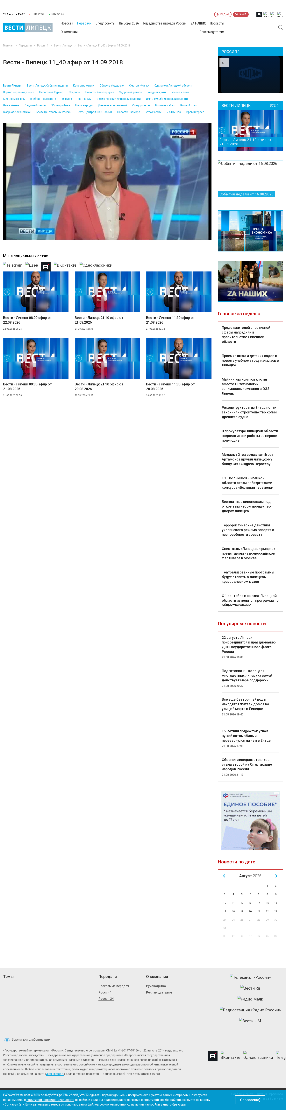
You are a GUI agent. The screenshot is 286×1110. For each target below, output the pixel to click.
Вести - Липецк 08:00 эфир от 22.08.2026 (27, 320)
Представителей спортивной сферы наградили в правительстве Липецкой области (246, 335)
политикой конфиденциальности (50, 1100)
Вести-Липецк (63, 45)
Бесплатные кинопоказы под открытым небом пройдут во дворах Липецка (246, 506)
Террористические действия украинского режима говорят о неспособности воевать (248, 530)
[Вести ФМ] (250, 1021)
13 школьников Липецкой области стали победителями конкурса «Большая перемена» (248, 482)
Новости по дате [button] (236, 862)
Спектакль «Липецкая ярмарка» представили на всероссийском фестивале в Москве (248, 553)
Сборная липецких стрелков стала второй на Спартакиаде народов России (247, 764)
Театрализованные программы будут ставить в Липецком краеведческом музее (248, 577)
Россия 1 (42, 45)
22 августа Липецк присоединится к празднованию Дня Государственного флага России (249, 645)
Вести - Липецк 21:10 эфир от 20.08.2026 (99, 386)
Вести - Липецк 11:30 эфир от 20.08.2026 (170, 386)
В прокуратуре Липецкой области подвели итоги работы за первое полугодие (250, 435)
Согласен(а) (250, 1100)
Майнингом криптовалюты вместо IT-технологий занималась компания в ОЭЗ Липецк (245, 386)
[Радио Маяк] (250, 999)
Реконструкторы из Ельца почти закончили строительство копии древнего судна (249, 412)
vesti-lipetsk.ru (55, 1074)
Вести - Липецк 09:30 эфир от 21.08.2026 (27, 386)
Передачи (25, 45)
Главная (8, 45)
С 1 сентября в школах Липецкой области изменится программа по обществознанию (250, 600)
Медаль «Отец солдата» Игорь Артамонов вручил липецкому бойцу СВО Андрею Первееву (248, 459)
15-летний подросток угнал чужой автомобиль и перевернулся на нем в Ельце (246, 735)
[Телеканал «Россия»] (250, 977)
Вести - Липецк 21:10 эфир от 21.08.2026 (99, 320)
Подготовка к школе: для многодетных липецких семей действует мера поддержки (247, 675)
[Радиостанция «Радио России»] (250, 1010)
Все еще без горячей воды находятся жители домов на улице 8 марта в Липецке (245, 704)
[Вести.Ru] (250, 988)
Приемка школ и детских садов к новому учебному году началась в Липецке (250, 360)
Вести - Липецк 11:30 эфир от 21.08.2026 (170, 320)
